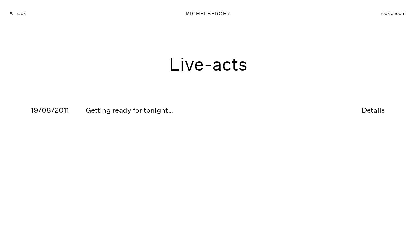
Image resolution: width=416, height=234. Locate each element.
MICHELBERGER (208, 13)
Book (392, 13)
